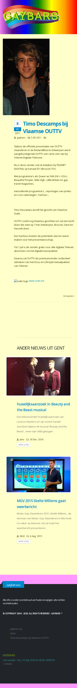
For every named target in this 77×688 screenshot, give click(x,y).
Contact (8, 663)
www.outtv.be (36, 280)
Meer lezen (24, 444)
